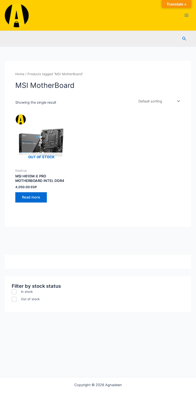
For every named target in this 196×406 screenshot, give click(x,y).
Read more (31, 197)
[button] (184, 39)
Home (19, 74)
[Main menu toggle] (186, 15)
